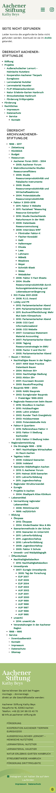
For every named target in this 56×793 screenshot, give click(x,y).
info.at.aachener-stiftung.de (20, 714)
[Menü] (43, 9)
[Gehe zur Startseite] (14, 9)
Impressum (21, 784)
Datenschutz (34, 784)
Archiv (48, 37)
